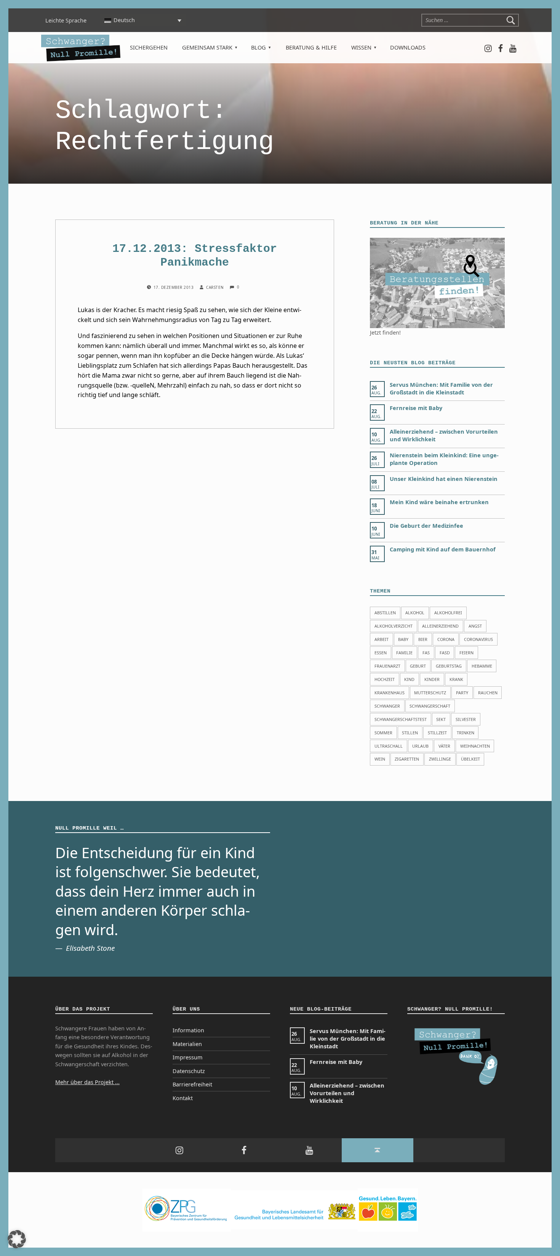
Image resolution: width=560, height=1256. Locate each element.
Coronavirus (478, 639)
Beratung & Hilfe (311, 47)
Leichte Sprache (65, 20)
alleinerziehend (440, 626)
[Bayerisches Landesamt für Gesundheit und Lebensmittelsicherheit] (294, 1209)
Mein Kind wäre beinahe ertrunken (439, 502)
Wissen (361, 47)
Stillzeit (437, 732)
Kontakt (183, 1098)
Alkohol (414, 612)
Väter (444, 746)
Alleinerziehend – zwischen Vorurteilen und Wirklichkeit (347, 1093)
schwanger (387, 706)
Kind (409, 679)
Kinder (432, 679)
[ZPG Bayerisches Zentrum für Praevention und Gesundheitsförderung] (186, 1209)
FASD (445, 652)
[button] (17, 1239)
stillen (410, 732)
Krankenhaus (389, 692)
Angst (475, 626)
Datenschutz (189, 1071)
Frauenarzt (387, 666)
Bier (422, 639)
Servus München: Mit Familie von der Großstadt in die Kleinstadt (441, 388)
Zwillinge (440, 759)
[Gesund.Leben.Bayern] (388, 1209)
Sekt (441, 719)
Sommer (383, 732)
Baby (403, 639)
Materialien (187, 1044)
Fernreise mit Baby (416, 408)
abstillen (385, 612)
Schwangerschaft (430, 706)
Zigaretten (407, 759)
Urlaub (420, 746)
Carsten (215, 287)
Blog (258, 47)
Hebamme (482, 666)
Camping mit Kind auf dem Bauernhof (443, 549)
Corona (445, 639)
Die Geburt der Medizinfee (426, 525)
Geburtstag (449, 666)
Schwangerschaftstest (400, 719)
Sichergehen (149, 47)
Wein (379, 759)
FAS (426, 652)
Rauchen (488, 692)
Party (462, 692)
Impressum (188, 1057)
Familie (404, 652)
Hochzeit (384, 679)
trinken (465, 732)
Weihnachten (475, 746)
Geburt (418, 666)
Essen (380, 652)
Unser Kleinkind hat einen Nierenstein (444, 478)
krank (456, 679)
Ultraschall (388, 746)
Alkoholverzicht (393, 626)
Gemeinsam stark (207, 47)
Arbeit (381, 639)
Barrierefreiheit (192, 1084)
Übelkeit (470, 759)
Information (188, 1030)
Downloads (408, 47)
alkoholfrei (448, 612)
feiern (466, 652)
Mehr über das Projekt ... (87, 1082)
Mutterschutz (430, 692)
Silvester (466, 719)
